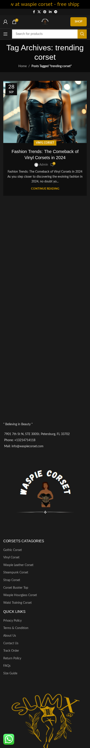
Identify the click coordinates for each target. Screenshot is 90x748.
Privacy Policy (12, 620)
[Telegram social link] (56, 12)
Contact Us (10, 643)
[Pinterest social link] (45, 12)
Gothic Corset (12, 550)
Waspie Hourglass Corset (20, 595)
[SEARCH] (82, 34)
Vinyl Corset (45, 142)
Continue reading (45, 188)
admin (43, 164)
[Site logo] (45, 21)
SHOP (78, 21)
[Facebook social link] (34, 12)
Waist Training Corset (17, 602)
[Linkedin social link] (50, 12)
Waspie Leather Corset (18, 565)
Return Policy (12, 658)
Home (22, 66)
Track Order (11, 650)
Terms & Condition (15, 628)
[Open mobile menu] (5, 34)
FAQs (6, 665)
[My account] (5, 21)
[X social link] (39, 12)
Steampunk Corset (15, 572)
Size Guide (10, 673)
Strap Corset (11, 580)
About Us (9, 635)
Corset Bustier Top (15, 587)
